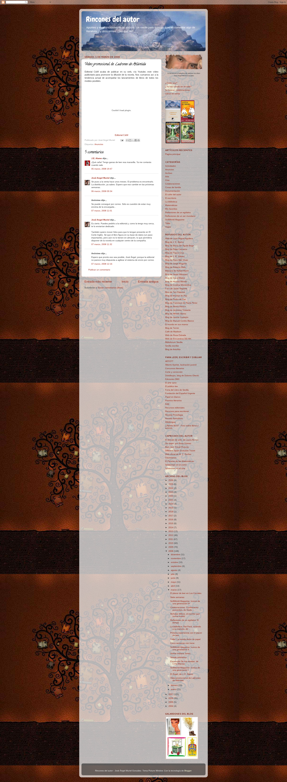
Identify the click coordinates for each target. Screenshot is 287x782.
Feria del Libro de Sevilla (177, 390)
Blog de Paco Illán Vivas (176, 260)
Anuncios (98, 144)
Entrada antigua (148, 281)
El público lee (171, 386)
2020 (171, 504)
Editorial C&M (121, 135)
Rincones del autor (112, 19)
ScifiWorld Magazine (174, 220)
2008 (171, 551)
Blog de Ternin (172, 328)
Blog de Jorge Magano (176, 264)
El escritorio (170, 198)
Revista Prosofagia (174, 415)
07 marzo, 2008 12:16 (101, 264)
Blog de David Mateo (175, 278)
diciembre (176, 554)
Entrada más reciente (98, 281)
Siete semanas (177, 597)
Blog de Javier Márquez (176, 274)
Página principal (172, 154)
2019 (171, 508)
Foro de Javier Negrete (176, 288)
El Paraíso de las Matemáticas (179, 461)
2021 (171, 500)
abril (173, 586)
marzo (174, 590)
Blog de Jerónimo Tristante (178, 310)
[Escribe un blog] (130, 140)
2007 (171, 694)
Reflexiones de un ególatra (178, 212)
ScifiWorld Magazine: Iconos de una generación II (185, 648)
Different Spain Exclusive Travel (180, 451)
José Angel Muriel (100, 178)
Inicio (125, 281)
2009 (171, 547)
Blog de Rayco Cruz (174, 253)
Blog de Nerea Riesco (175, 306)
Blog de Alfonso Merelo (176, 281)
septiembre (176, 566)
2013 (171, 531)
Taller (167, 223)
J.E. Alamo (96, 158)
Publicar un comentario (99, 270)
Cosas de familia (173, 187)
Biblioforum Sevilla (174, 342)
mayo (174, 582)
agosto (174, 570)
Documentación (172, 191)
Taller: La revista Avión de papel (185, 639)
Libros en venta (172, 94)
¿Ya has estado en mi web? (178, 87)
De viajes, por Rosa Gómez (178, 443)
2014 (171, 527)
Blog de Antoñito (173, 349)
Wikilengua (170, 422)
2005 (171, 702)
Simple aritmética (178, 657)
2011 (171, 539)
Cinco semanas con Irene (182, 643)
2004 (171, 706)
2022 (171, 496)
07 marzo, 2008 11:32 (101, 244)
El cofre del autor (173, 194)
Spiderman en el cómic (176, 465)
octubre (175, 562)
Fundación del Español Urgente (180, 393)
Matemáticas (171, 205)
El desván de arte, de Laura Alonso (181, 440)
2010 (171, 543)
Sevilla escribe (172, 346)
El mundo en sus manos (176, 324)
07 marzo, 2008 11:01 (101, 211)
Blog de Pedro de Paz (175, 299)
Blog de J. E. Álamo (174, 242)
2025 (171, 484)
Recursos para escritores (177, 411)
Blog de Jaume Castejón (176, 317)
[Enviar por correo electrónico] (127, 140)
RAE (167, 404)
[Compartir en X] (132, 140)
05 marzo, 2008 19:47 (101, 169)
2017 (171, 516)
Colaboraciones (172, 184)
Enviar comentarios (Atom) (110, 288)
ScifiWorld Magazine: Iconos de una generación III (185, 602)
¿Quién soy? (171, 83)
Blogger (187, 771)
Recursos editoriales (174, 408)
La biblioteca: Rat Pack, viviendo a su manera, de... (185, 627)
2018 (171, 512)
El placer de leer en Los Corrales (185, 593)
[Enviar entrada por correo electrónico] (122, 140)
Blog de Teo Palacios (175, 292)
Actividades (170, 166)
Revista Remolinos (174, 418)
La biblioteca (171, 202)
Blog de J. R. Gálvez (174, 256)
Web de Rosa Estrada (175, 335)
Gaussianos (170, 458)
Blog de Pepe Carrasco (176, 249)
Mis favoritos (171, 209)
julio (173, 574)
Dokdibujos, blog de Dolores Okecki (182, 375)
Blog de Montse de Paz (176, 296)
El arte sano (171, 383)
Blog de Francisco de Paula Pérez (181, 303)
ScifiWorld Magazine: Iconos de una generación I (185, 669)
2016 (171, 519)
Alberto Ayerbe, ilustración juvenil (180, 365)
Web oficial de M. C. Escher (178, 454)
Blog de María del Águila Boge (179, 246)
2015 (171, 523)
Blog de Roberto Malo (175, 267)
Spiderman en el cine (175, 468)
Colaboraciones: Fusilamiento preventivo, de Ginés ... (184, 608)
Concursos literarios (174, 368)
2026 (171, 480)
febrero (174, 685)
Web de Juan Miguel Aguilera (179, 238)
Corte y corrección (174, 372)
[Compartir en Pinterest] (138, 140)
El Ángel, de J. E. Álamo (181, 674)
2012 (171, 535)
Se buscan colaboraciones (177, 90)
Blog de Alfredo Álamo (175, 314)
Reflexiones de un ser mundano (180, 216)
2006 (171, 698)
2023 (171, 492)
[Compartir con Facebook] (135, 140)
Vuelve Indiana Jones (180, 653)
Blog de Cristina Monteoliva (178, 285)
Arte (167, 177)
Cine (167, 180)
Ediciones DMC (172, 379)
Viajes (168, 227)
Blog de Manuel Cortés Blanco (179, 321)
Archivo (168, 173)
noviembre (176, 558)
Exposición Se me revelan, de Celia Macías (184, 662)
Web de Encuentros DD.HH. (178, 339)
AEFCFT (169, 361)
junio (173, 578)
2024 (171, 488)
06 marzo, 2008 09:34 (101, 191)
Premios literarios (173, 400)
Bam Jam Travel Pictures (177, 447)
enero (174, 689)
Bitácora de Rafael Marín (177, 271)
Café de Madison (173, 332)
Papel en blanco (172, 397)
